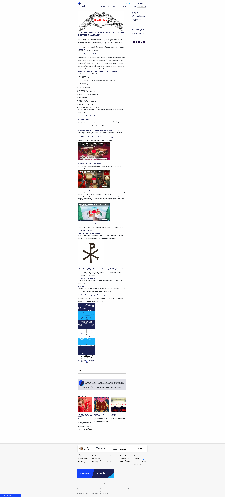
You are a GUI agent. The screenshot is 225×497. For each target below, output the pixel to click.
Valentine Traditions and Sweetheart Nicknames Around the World (85, 414)
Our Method (111, 6)
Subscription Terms (140, 461)
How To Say (84, 371)
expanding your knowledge (115, 296)
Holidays (79, 371)
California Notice (137, 464)
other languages (82, 49)
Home (87, 483)
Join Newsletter (81, 461)
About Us (79, 455)
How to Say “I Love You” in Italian (118, 413)
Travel (133, 20)
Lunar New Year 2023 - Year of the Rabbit (101, 413)
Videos (99, 483)
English (136, 27)
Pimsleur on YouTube (124, 458)
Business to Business (96, 457)
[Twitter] (136, 42)
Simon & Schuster (123, 462)
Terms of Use (138, 458)
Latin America (142, 30)
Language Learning (136, 15)
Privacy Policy (137, 457)
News (133, 32)
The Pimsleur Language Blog (83, 4)
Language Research (135, 30)
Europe (139, 27)
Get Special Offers (122, 6)
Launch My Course (129, 3)
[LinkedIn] (139, 42)
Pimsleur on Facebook (124, 455)
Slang (141, 32)
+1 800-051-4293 (122, 449)
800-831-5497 (123, 447)
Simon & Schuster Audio (125, 461)
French (142, 27)
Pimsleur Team (80, 36)
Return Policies (109, 461)
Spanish (136, 33)
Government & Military (96, 460)
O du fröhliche (108, 62)
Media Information (95, 461)
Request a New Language (111, 462)
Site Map (136, 455)
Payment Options (109, 460)
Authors (91, 483)
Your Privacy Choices (138, 460)
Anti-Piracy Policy (81, 460)
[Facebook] (134, 42)
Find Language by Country (83, 458)
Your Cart (145, 3)
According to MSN (93, 289)
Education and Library (96, 458)
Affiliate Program (95, 455)
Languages (103, 6)
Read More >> (89, 429)
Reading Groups (104, 483)
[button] (10, 495)
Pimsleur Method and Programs (138, 16)
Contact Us (140, 448)
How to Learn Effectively (83, 462)
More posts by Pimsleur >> (118, 389)
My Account (139, 3)
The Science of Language (137, 19)
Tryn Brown (80, 418)
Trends (142, 33)
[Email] (142, 42)
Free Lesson (132, 6)
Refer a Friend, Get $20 (96, 462)
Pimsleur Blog (123, 460)
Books (95, 483)
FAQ (107, 458)
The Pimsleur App (81, 457)
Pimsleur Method (137, 32)
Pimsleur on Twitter (124, 457)
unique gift (85, 301)
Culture (133, 13)
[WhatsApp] (144, 42)
